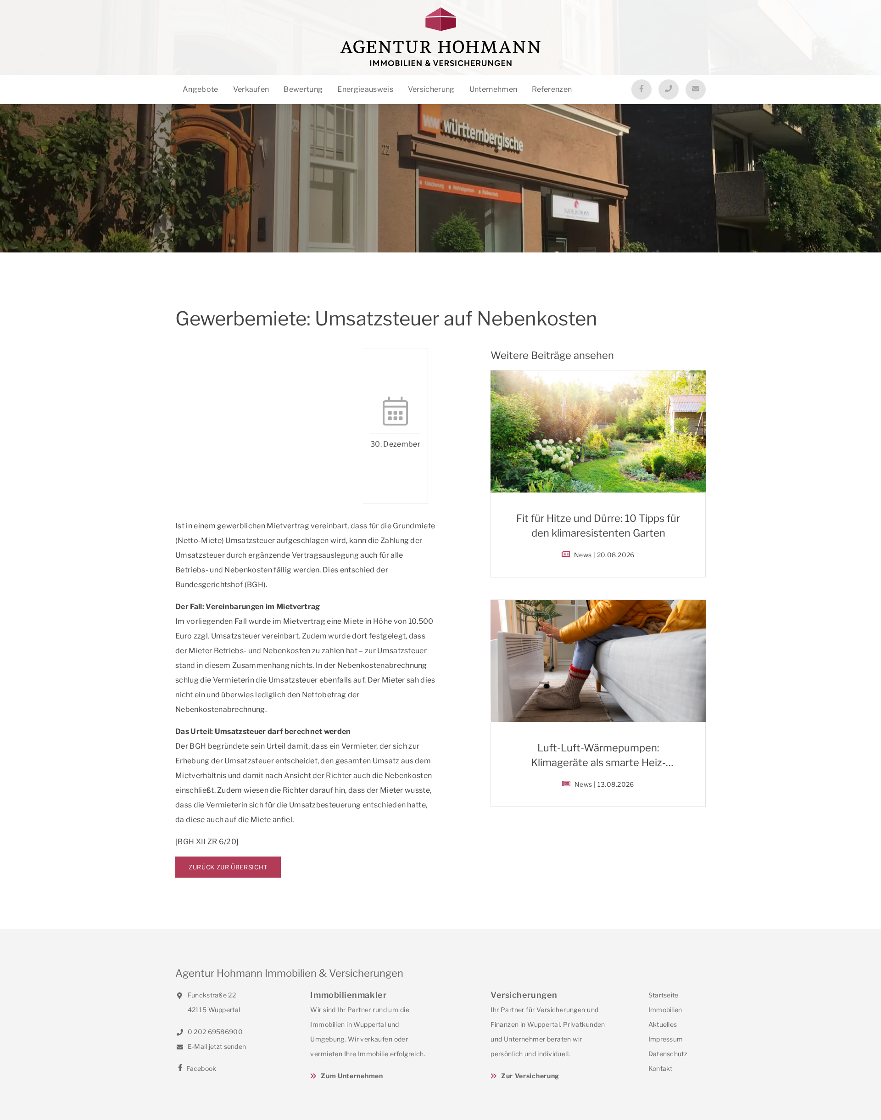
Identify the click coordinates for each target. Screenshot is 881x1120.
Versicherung (431, 89)
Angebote (200, 89)
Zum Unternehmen (352, 1076)
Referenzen (552, 89)
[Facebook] (641, 89)
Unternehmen (493, 89)
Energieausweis (365, 89)
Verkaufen (251, 89)
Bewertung (303, 89)
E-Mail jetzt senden (216, 1046)
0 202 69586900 (214, 1032)
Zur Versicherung (530, 1076)
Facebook (201, 1068)
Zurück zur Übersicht (228, 867)
